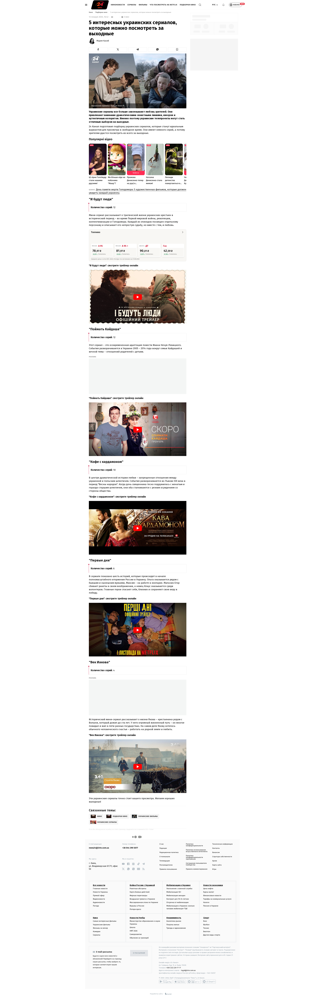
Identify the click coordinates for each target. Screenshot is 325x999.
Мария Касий (102, 41)
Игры (214, 869)
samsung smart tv (209, 981)
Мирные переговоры (138, 895)
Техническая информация (222, 844)
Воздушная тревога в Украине (142, 899)
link (123, 864)
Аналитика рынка (173, 921)
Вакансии (216, 852)
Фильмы (143, 5)
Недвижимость (173, 918)
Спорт (206, 918)
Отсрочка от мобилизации (177, 902)
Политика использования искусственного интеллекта (196, 850)
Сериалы (131, 5)
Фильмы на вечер (100, 928)
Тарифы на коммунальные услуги (217, 899)
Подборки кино (188, 5)
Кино (91, 12)
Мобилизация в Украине (178, 885)
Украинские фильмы (101, 925)
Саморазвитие (136, 934)
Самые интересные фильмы (104, 921)
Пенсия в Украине (210, 906)
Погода (96, 906)
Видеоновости (99, 899)
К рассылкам (139, 953)
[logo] (100, 4)
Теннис (206, 928)
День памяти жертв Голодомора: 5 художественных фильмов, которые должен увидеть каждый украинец (137, 191)
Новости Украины (100, 892)
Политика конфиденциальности (194, 845)
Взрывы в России (137, 906)
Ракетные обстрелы (138, 888)
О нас (161, 844)
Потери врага (135, 909)
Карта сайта (217, 865)
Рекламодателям (166, 865)
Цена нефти (208, 888)
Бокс (205, 921)
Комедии (96, 931)
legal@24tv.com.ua (188, 970)
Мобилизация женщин (175, 895)
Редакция (163, 848)
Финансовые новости (212, 895)
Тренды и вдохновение (176, 928)
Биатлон (206, 931)
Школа (132, 927)
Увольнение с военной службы (179, 888)
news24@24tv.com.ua (99, 848)
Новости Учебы (137, 918)
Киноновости (118, 5)
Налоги (206, 902)
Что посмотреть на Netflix (163, 5)
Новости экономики (213, 885)
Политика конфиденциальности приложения (194, 857)
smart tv (194, 981)
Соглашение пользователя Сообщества (196, 864)
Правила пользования (168, 869)
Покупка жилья (172, 925)
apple (180, 981)
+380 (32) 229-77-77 (173, 968)
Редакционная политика (168, 852)
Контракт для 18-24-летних (177, 899)
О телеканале (164, 857)
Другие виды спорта (211, 935)
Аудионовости (99, 902)
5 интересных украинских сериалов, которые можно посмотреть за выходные (141, 12)
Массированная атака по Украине (144, 902)
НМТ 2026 (133, 931)
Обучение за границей (139, 938)
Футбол (206, 925)
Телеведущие (164, 861)
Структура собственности (222, 857)
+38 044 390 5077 (130, 848)
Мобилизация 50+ (173, 892)
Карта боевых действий (140, 892)
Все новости (99, 885)
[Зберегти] (177, 49)
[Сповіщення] (223, 5)
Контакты (216, 848)
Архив (214, 861)
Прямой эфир (98, 895)
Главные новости (100, 888)
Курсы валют (208, 892)
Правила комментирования (196, 869)
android (166, 981)
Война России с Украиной (142, 885)
